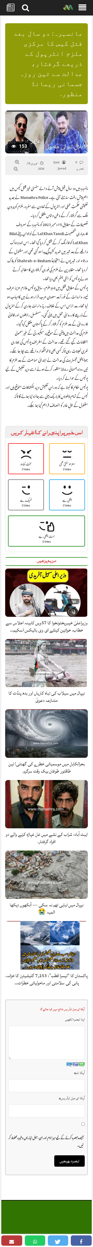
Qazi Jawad (59, 165)
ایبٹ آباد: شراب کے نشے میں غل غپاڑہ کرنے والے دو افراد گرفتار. (46, 838)
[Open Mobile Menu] (82, 8)
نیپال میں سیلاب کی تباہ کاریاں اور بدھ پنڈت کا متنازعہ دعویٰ (47, 697)
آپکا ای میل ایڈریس (72, 1098)
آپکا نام (79, 1073)
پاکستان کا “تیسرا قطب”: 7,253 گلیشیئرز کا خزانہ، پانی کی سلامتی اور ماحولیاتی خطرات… (46, 979)
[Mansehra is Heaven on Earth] (68, 8)
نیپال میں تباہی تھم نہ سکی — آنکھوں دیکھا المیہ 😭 (46, 908)
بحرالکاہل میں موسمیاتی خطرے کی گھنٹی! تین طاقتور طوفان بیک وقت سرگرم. (47, 767)
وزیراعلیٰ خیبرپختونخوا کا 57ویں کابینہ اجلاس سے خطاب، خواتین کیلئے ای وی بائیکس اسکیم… (47, 626)
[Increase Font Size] (17, 162)
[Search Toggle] (25, 8)
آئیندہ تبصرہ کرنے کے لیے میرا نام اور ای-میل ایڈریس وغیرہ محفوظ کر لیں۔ (46, 1141)
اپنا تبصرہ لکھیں (75, 1019)
